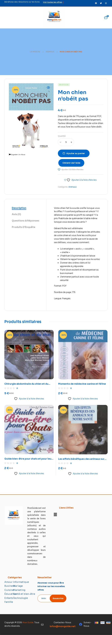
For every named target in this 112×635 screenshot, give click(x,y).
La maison (35, 52)
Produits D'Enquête (23, 227)
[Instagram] (106, 3)
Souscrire (58, 598)
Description (19, 208)
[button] (48, 89)
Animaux (50, 52)
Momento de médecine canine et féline (82, 383)
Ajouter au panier (75, 153)
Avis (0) (16, 214)
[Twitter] (101, 3)
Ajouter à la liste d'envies (72, 169)
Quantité (62, 136)
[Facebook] (96, 3)
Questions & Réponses (25, 220)
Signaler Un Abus (17, 155)
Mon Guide (27, 622)
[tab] (25, 208)
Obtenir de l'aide (71, 163)
